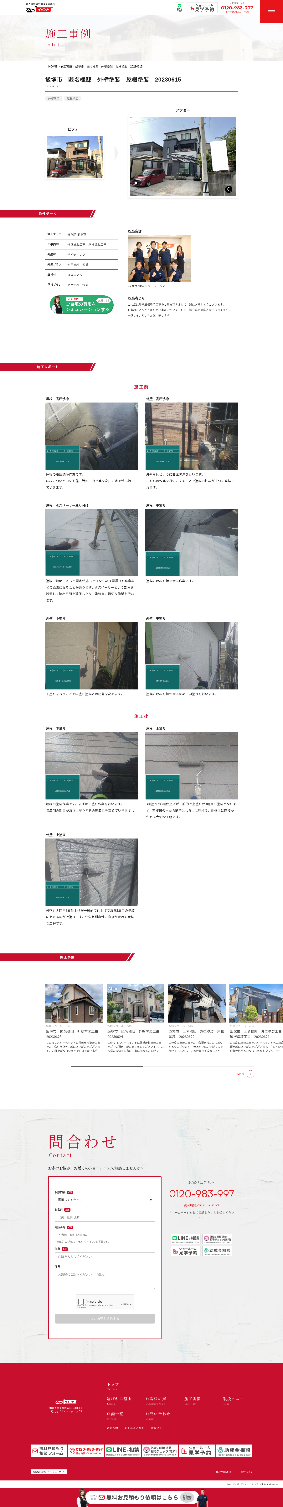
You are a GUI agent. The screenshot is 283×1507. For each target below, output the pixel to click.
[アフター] (183, 156)
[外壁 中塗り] (191, 655)
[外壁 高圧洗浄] (191, 436)
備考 (57, 1266)
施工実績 (66, 66)
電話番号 (63, 1227)
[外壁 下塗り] (91, 655)
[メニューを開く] (271, 11)
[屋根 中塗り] (191, 542)
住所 (61, 1248)
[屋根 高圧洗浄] (91, 436)
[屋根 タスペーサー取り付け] (91, 542)
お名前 (62, 1209)
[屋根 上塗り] (191, 765)
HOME (52, 66)
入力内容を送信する (104, 1318)
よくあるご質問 (134, 1428)
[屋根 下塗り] (91, 765)
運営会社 (156, 1428)
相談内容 (63, 1192)
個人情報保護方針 (224, 1471)
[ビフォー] (75, 157)
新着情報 (112, 1428)
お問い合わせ (246, 1471)
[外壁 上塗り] (91, 872)
